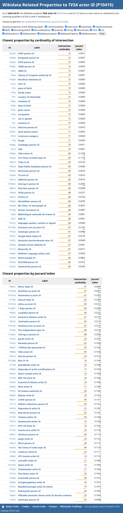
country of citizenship (29, 97)
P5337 (13, 236)
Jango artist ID (25, 438)
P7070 (13, 421)
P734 (13, 92)
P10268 (12, 291)
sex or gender (25, 118)
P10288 (12, 360)
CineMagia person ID (28, 144)
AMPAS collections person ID (33, 404)
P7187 (13, 438)
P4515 (13, 197)
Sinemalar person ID (28, 231)
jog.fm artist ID (26, 338)
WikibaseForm (12, 33)
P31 (14, 123)
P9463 (13, 201)
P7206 (13, 460)
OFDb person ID (26, 192)
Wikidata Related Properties (32, 4)
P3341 (13, 491)
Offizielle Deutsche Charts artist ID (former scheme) (45, 495)
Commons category (28, 136)
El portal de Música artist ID (32, 382)
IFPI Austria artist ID (28, 456)
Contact (53, 506)
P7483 (13, 478)
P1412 (13, 223)
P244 (13, 75)
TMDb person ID (26, 66)
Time (94, 30)
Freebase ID (24, 101)
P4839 (13, 253)
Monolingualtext (22, 30)
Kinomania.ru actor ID (29, 295)
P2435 (13, 53)
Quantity (58, 30)
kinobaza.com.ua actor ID (31, 227)
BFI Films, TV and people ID (32, 205)
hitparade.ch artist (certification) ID (36, 369)
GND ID (22, 218)
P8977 (13, 399)
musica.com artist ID (28, 430)
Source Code (39, 506)
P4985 (13, 66)
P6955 (13, 382)
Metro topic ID (25, 286)
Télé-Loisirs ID (25, 153)
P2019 (13, 179)
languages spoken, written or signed (37, 223)
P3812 (13, 443)
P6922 (13, 286)
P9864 (13, 153)
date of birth (24, 105)
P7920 (13, 262)
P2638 (13, 175)
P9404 (13, 192)
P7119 (13, 404)
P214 (13, 83)
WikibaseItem (29, 33)
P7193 (13, 417)
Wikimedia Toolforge (71, 506)
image (21, 140)
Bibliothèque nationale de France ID (36, 214)
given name (24, 110)
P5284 (13, 244)
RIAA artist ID (25, 386)
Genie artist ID (25, 465)
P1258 (13, 210)
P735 (13, 110)
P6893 (13, 495)
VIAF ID (22, 83)
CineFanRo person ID (29, 321)
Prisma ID (23, 197)
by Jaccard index (60, 21)
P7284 (13, 330)
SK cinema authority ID (30, 391)
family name (24, 92)
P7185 (13, 299)
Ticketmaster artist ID (29, 469)
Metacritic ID (24, 249)
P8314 (13, 356)
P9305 (13, 412)
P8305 (13, 312)
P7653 (13, 343)
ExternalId (73, 26)
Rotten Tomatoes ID (28, 210)
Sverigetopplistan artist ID (31, 482)
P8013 (13, 162)
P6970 (13, 373)
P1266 (13, 127)
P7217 (13, 425)
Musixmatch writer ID (29, 421)
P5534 (13, 166)
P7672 (13, 486)
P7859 (13, 79)
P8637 (13, 347)
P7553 (13, 231)
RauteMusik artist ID (28, 364)
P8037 (13, 434)
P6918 (13, 408)
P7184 (13, 317)
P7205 (13, 338)
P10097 (12, 308)
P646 (13, 101)
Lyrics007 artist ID (27, 460)
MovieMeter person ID (29, 201)
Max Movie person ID (29, 412)
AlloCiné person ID (27, 127)
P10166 (12, 227)
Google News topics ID (29, 236)
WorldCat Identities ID (29, 79)
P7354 (13, 469)
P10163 (12, 295)
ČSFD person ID (26, 62)
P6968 (13, 369)
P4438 (13, 205)
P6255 (13, 266)
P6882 (13, 386)
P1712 (13, 249)
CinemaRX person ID (28, 478)
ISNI (20, 149)
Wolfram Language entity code (34, 253)
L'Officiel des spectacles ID (31, 347)
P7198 (13, 364)
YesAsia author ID (27, 417)
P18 (14, 140)
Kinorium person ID (28, 188)
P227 (13, 218)
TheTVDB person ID (28, 262)
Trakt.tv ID (23, 162)
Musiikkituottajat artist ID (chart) (35, 486)
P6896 (13, 395)
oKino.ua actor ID (27, 304)
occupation (24, 114)
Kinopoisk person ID (28, 57)
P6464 (13, 257)
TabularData (82, 30)
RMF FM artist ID (26, 378)
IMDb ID (22, 70)
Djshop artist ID (26, 395)
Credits (25, 506)
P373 (13, 136)
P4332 (13, 240)
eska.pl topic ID (26, 299)
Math (7, 30)
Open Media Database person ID (34, 166)
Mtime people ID (26, 257)
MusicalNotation (42, 30)
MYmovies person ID (28, 170)
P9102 (13, 321)
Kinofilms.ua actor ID (29, 291)
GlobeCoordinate (103, 26)
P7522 (13, 391)
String (70, 30)
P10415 (60, 13)
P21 (14, 118)
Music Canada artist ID (29, 373)
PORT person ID (26, 53)
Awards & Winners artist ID (32, 317)
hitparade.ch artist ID (29, 408)
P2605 (13, 62)
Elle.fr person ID (26, 443)
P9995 (13, 170)
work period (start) (28, 131)
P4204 (13, 157)
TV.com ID (23, 175)
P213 (13, 149)
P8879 (13, 188)
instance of (23, 123)
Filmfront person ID (28, 434)
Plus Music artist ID (28, 473)
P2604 (13, 57)
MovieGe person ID (28, 343)
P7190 (13, 378)
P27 (14, 97)
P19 (14, 88)
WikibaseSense (89, 33)
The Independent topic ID (31, 330)
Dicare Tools (12, 506)
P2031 (13, 131)
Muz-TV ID (23, 360)
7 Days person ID (26, 308)
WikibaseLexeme (48, 33)
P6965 (13, 456)
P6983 (13, 482)
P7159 (13, 473)
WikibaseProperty (69, 33)
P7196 (13, 430)
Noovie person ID (27, 356)
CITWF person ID (26, 399)
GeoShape (86, 26)
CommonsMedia (55, 26)
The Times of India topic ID (32, 157)
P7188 (13, 451)
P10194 (12, 304)
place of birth (25, 88)
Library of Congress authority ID (34, 75)
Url (102, 30)
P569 (13, 105)
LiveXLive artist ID (27, 451)
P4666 (13, 144)
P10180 (12, 465)
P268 (13, 214)
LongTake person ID (28, 312)
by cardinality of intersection (36, 21)
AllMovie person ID (28, 179)
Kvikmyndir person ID (29, 491)
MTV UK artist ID (26, 425)
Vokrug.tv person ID (28, 183)
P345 (13, 70)
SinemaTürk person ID (29, 266)
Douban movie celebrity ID (32, 244)
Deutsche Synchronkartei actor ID (35, 240)
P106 (13, 114)
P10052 (12, 183)
